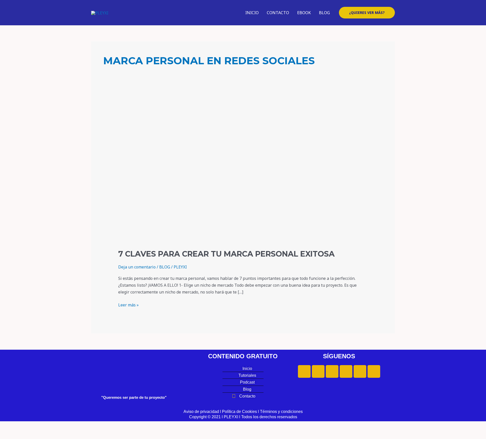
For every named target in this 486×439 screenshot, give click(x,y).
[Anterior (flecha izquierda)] (10, 434)
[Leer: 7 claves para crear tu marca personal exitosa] (243, 172)
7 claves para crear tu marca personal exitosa (226, 254)
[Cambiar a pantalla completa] (31, 425)
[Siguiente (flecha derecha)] (31, 434)
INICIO (252, 12)
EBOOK (304, 12)
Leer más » (128, 305)
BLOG (324, 12)
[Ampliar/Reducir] (10, 425)
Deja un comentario (137, 267)
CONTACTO (278, 12)
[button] (367, 12)
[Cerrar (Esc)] (74, 425)
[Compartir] (53, 425)
